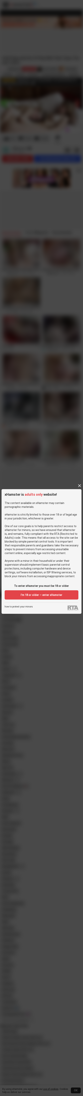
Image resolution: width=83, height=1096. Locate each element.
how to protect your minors (19, 607)
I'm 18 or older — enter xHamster (41, 594)
